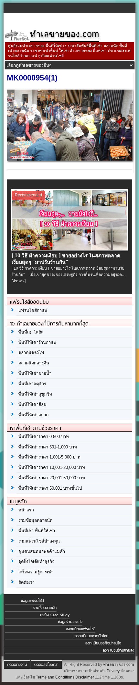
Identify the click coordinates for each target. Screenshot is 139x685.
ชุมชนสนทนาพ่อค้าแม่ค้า (41, 551)
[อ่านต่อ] (19, 281)
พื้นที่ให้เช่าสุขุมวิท (35, 394)
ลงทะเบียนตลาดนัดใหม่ (91, 636)
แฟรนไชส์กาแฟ (32, 310)
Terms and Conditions (55, 677)
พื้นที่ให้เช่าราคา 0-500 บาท (43, 436)
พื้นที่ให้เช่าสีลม (32, 404)
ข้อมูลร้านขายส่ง (70, 621)
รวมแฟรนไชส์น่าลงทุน (39, 541)
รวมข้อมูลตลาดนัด (35, 520)
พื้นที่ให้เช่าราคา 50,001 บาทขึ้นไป (50, 488)
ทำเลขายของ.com (118, 664)
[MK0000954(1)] (70, 158)
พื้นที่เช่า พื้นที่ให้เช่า (36, 530)
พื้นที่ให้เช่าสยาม (33, 414)
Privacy (113, 671)
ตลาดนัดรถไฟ (31, 352)
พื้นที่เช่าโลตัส (31, 332)
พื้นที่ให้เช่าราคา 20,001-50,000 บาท (51, 477)
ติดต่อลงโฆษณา (46, 664)
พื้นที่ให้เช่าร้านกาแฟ (37, 342)
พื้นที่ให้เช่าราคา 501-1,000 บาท (47, 447)
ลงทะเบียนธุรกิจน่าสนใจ (103, 643)
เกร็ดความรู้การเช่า (35, 571)
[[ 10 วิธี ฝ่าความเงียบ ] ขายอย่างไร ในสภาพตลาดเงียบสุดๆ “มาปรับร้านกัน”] (70, 248)
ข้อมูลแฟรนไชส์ (32, 600)
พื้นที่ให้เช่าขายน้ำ (34, 373)
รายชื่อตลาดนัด (45, 608)
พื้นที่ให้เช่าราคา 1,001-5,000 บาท (49, 457)
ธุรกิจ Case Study (55, 615)
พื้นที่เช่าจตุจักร (32, 383)
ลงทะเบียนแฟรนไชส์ (80, 629)
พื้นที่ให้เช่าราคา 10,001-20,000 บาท (51, 467)
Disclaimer (84, 677)
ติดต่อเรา (26, 582)
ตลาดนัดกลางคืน (33, 363)
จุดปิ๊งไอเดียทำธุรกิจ (36, 561)
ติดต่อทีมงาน (17, 664)
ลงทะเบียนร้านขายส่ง (118, 650)
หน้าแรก (26, 510)
